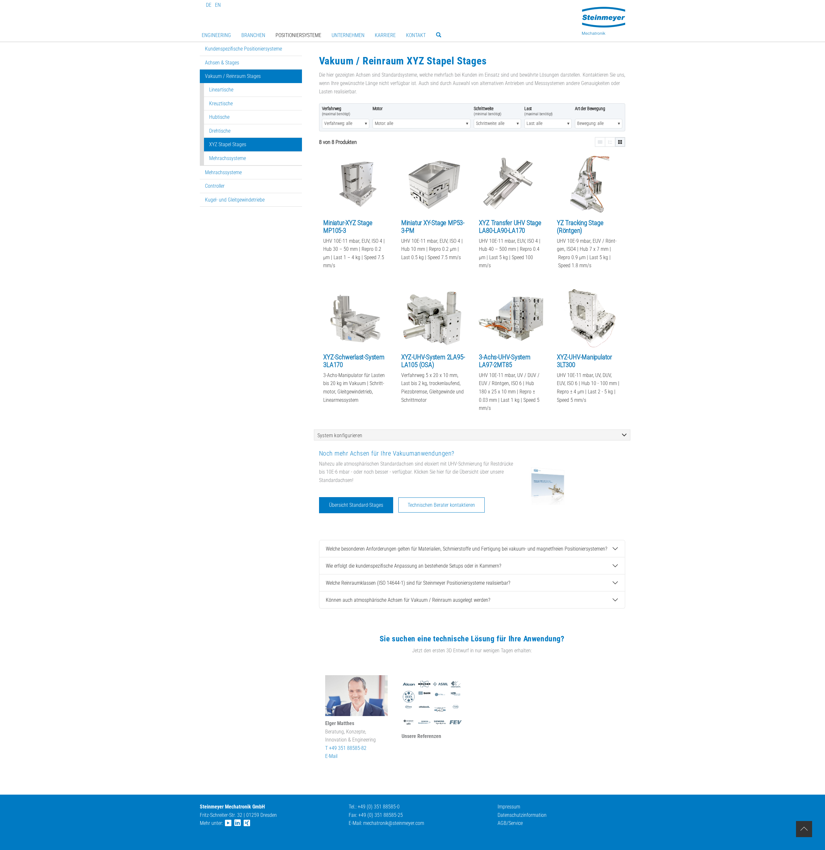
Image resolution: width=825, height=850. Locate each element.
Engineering (216, 35)
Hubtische (219, 117)
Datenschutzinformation (522, 815)
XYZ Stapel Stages (227, 144)
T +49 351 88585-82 (345, 748)
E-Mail (331, 756)
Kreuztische (221, 103)
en (218, 5)
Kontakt (416, 35)
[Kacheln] (620, 142)
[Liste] (610, 142)
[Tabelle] (600, 142)
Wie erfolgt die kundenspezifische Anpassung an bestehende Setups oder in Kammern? (413, 566)
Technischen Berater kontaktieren (441, 505)
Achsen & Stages (222, 63)
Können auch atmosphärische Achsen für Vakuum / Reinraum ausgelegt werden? (408, 600)
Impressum (509, 807)
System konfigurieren (340, 435)
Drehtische (219, 131)
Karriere (385, 35)
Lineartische (221, 90)
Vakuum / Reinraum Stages (233, 76)
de (208, 5)
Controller (215, 186)
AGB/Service (510, 823)
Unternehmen (348, 35)
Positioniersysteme (298, 35)
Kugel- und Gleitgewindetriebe (235, 200)
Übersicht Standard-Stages (356, 505)
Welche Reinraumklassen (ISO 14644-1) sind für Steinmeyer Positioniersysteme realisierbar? (418, 583)
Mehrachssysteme (227, 158)
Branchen (253, 35)
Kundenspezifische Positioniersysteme (243, 49)
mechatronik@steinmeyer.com (393, 823)
